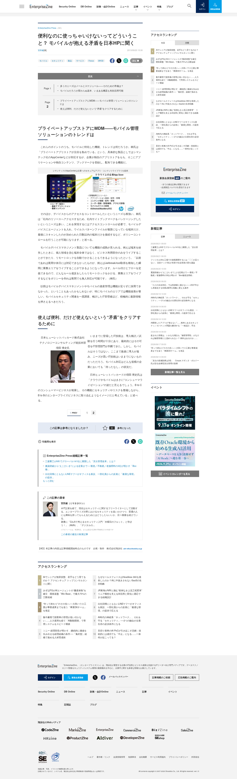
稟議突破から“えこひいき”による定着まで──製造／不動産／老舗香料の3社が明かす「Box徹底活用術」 (174, 274)
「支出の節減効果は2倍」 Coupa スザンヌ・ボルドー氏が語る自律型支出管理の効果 (175, 362)
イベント (147, 6)
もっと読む (48, 480)
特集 (159, 6)
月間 (187, 42)
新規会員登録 (176, 201)
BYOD (101, 60)
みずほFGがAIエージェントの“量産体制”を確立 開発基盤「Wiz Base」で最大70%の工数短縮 (64, 594)
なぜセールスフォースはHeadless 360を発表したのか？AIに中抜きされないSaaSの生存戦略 (120, 580)
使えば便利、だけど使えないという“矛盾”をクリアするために (91, 108)
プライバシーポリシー (178, 756)
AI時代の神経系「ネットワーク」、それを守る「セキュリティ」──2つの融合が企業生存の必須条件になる (119, 620)
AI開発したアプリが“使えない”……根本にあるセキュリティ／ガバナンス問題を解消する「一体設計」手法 (174, 324)
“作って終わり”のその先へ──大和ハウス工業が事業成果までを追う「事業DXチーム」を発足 (65, 607)
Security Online (67, 6)
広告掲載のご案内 (187, 677)
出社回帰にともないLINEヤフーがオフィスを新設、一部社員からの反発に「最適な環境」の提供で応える (119, 607)
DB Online (86, 6)
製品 (70, 60)
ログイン (176, 209)
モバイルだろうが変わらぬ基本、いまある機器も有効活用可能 (91, 90)
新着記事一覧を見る (175, 372)
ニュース (124, 6)
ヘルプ (90, 756)
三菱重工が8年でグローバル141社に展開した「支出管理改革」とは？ (80, 461)
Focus (91, 60)
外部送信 (195, 756)
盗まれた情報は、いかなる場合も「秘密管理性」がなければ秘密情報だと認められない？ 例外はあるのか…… (175, 336)
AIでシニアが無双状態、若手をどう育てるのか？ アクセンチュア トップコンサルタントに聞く (65, 580)
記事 (136, 6)
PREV (74, 412)
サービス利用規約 (158, 756)
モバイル (43, 60)
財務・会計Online (106, 6)
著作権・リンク (103, 756)
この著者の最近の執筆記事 (74, 534)
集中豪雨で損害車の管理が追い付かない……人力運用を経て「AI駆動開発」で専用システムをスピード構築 (64, 620)
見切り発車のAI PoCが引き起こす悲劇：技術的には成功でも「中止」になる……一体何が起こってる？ (119, 634)
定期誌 (67, 704)
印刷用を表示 (49, 441)
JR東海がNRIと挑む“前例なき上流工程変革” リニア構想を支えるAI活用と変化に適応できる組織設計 (121, 594)
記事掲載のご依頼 (161, 677)
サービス (80, 60)
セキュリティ (57, 60)
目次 (90, 76)
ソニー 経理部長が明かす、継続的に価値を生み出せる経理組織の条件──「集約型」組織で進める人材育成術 (65, 634)
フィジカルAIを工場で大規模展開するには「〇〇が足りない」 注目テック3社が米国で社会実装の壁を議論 (175, 261)
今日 (163, 42)
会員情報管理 (119, 756)
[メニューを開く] (21, 6)
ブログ (169, 6)
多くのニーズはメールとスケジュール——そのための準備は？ (91, 85)
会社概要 (143, 756)
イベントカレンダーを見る (176, 473)
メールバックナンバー (177, 192)
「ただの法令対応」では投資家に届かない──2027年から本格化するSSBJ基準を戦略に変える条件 (175, 286)
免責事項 (132, 756)
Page (47, 88)
